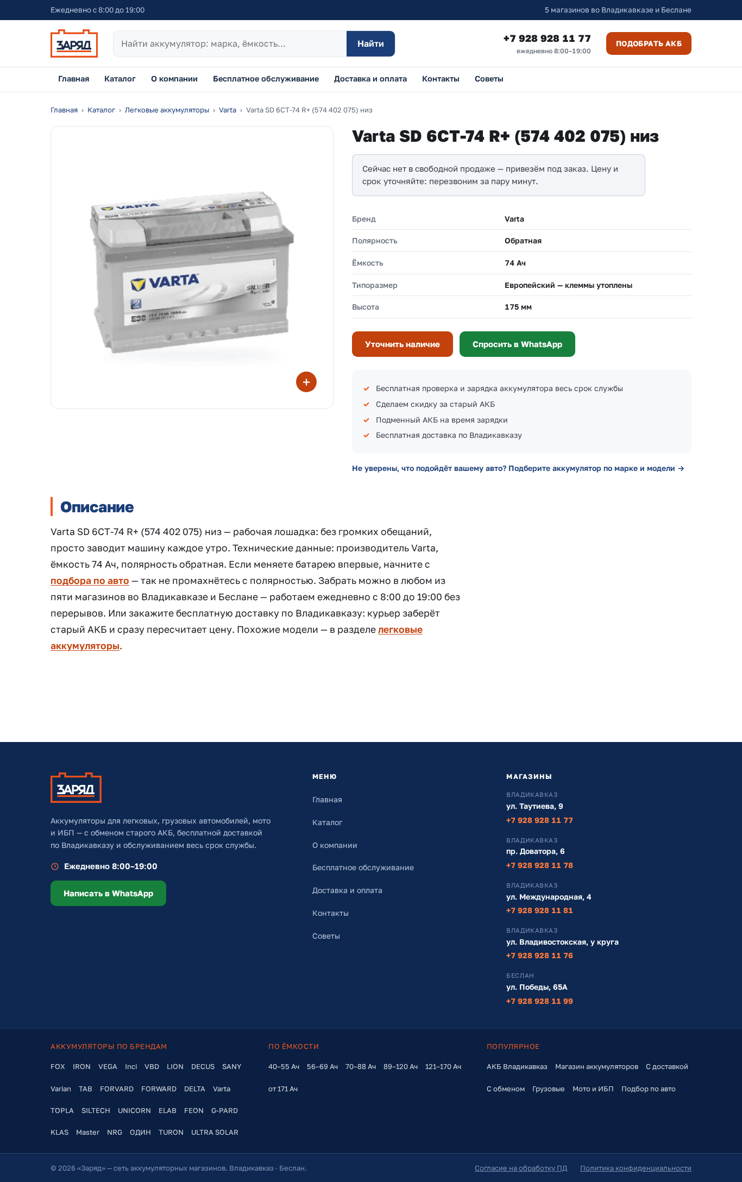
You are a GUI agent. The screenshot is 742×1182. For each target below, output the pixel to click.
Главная (73, 78)
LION (175, 1066)
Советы (489, 78)
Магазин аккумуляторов (596, 1066)
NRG (114, 1132)
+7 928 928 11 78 (539, 865)
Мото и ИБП (593, 1088)
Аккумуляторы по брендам (109, 1046)
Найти (370, 43)
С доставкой (667, 1066)
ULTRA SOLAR (214, 1132)
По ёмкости (293, 1046)
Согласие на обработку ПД (521, 1168)
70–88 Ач (360, 1066)
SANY (231, 1066)
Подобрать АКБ (649, 43)
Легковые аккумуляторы (167, 109)
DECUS (203, 1066)
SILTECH (95, 1110)
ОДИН (140, 1132)
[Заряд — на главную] (74, 43)
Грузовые (548, 1088)
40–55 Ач (283, 1066)
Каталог (120, 78)
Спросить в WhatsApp (517, 344)
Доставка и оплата (370, 78)
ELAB (168, 1110)
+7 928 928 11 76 (539, 955)
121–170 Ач (443, 1066)
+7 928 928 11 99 (539, 1000)
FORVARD (117, 1088)
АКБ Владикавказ (517, 1066)
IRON (82, 1066)
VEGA (107, 1066)
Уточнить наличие (402, 344)
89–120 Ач (400, 1066)
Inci (131, 1066)
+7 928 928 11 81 (539, 910)
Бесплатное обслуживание (266, 78)
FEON (194, 1110)
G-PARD (224, 1110)
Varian (61, 1088)
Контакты (441, 78)
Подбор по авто (648, 1088)
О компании (174, 78)
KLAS (59, 1132)
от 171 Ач (283, 1088)
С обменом (506, 1088)
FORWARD (159, 1088)
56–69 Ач (322, 1066)
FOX (58, 1066)
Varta (227, 109)
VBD (151, 1066)
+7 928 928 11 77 (547, 43)
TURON (171, 1132)
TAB (85, 1088)
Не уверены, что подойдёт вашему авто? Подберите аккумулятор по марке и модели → (518, 468)
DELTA (194, 1088)
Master (87, 1132)
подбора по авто (90, 580)
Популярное (513, 1046)
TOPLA (62, 1110)
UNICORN (134, 1110)
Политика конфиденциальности (635, 1168)
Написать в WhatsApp (108, 893)
